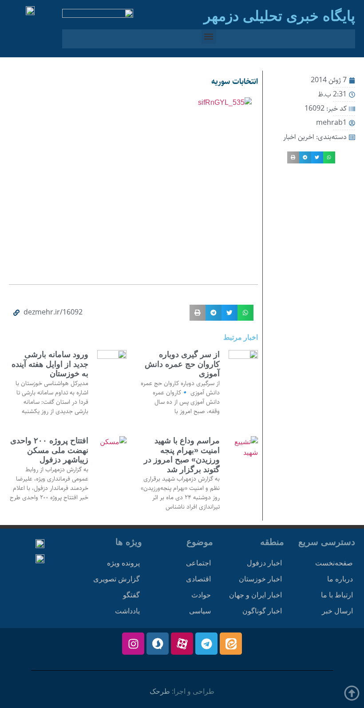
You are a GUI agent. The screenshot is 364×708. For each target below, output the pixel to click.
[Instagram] (133, 643)
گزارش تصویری (116, 579)
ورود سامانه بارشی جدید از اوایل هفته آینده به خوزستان (50, 364)
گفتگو (131, 595)
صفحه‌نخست (334, 563)
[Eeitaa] (231, 643)
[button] (209, 36)
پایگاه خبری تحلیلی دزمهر (279, 16)
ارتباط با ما (337, 595)
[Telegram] (206, 643)
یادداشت (127, 611)
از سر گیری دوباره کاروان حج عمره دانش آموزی (182, 364)
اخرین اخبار (298, 137)
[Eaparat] (182, 643)
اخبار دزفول (264, 563)
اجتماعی (198, 563)
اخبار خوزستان (260, 579)
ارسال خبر (337, 611)
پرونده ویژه (123, 563)
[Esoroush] (157, 643)
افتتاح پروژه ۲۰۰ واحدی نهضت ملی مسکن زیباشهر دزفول (49, 450)
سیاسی (200, 611)
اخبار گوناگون (262, 611)
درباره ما (340, 579)
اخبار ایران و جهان (255, 595)
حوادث (201, 595)
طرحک (160, 691)
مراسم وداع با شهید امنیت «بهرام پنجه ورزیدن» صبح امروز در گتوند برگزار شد (182, 455)
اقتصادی (198, 579)
